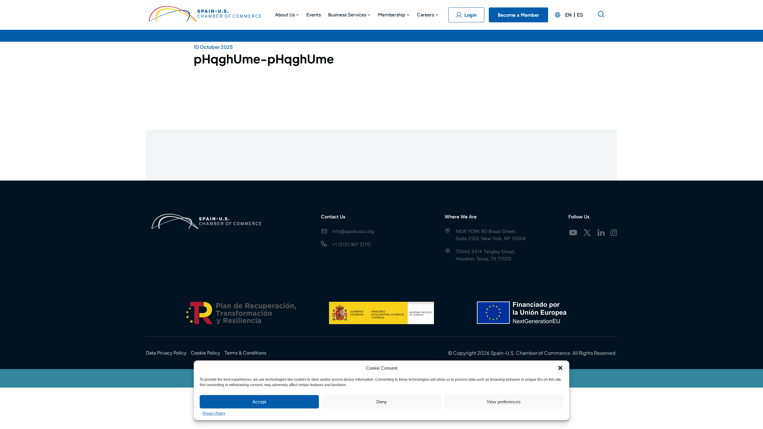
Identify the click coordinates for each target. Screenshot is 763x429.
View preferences (504, 401)
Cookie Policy (205, 353)
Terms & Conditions (245, 353)
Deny (381, 401)
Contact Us (333, 217)
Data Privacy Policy (166, 353)
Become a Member (518, 15)
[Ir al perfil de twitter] (587, 232)
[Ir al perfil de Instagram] (613, 232)
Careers (425, 15)
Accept (259, 401)
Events (313, 15)
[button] (560, 368)
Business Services (347, 15)
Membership (391, 15)
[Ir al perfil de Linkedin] (601, 232)
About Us (285, 15)
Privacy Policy (214, 413)
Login (470, 15)
